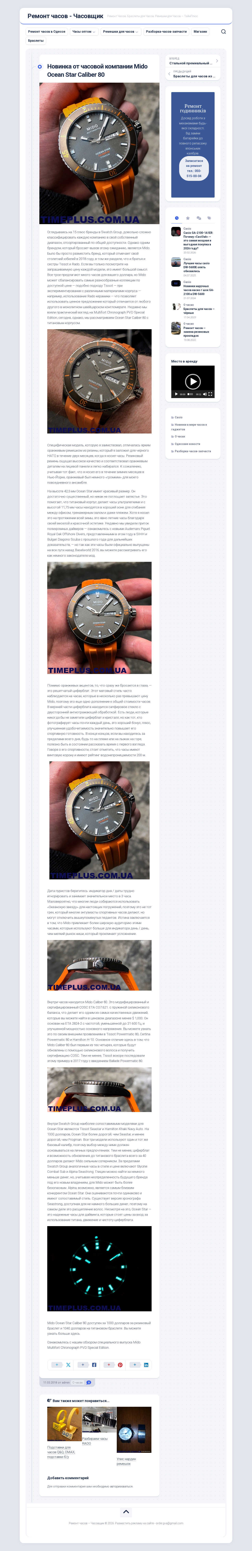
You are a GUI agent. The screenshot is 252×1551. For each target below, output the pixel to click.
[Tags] (209, 218)
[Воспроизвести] (176, 394)
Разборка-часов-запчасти (166, 31)
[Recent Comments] (198, 218)
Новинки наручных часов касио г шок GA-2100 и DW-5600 (198, 290)
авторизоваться (121, 1486)
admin (66, 1382)
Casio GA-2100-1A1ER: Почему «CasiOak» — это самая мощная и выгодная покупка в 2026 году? (198, 240)
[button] (193, 382)
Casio (187, 228)
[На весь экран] (210, 394)
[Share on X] (60, 1365)
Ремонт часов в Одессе (46, 31)
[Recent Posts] (176, 218)
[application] (193, 382)
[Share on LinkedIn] (138, 1365)
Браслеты (36, 41)
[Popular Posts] (187, 218)
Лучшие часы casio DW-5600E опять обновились (196, 267)
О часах (77, 1382)
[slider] (190, 394)
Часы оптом (81, 31)
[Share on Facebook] (86, 1365)
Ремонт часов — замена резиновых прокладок (196, 331)
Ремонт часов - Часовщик (65, 16)
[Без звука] (205, 394)
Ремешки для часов (118, 31)
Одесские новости (187, 444)
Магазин (200, 31)
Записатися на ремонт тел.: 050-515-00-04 (194, 168)
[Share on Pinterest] (112, 1365)
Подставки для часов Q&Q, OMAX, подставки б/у (61, 1452)
